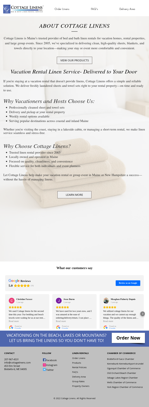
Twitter (50, 370)
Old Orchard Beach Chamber (121, 373)
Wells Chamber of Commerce (121, 382)
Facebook (51, 360)
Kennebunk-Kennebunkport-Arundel (125, 363)
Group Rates (78, 381)
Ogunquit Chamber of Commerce (123, 368)
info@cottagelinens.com (17, 362)
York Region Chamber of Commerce (125, 387)
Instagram (51, 365)
